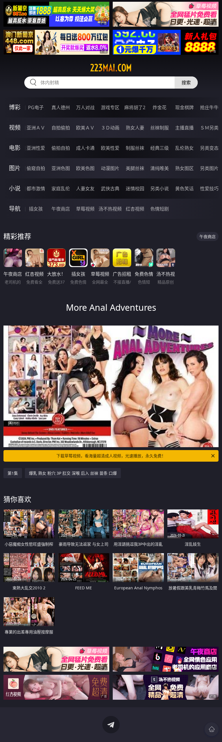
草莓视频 (85, 209)
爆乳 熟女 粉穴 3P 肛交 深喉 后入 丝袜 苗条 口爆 (73, 473)
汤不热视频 (110, 209)
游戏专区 (110, 107)
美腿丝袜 (135, 168)
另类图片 (209, 168)
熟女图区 (184, 168)
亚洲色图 (60, 168)
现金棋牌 (184, 107)
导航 (15, 209)
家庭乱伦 (60, 188)
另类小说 (159, 188)
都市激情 (36, 188)
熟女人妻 (135, 128)
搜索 (186, 82)
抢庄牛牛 (209, 107)
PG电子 (36, 107)
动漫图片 (110, 168)
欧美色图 (85, 168)
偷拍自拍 (60, 148)
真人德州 (60, 107)
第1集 (13, 473)
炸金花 (159, 107)
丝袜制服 (159, 128)
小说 (15, 188)
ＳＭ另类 (209, 128)
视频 (15, 127)
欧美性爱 (110, 148)
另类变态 (209, 148)
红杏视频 (135, 209)
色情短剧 (159, 209)
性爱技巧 (209, 188)
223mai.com (111, 68)
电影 (15, 148)
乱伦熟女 (184, 148)
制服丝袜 (135, 148)
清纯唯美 (159, 168)
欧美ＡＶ (85, 128)
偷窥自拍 (36, 168)
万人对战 (85, 107)
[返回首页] (212, 729)
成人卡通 (85, 148)
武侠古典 (110, 188)
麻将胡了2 (134, 107)
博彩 (15, 107)
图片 (15, 168)
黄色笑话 (184, 188)
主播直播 (184, 128)
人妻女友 (85, 188)
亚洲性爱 (36, 148)
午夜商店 (60, 209)
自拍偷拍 (60, 128)
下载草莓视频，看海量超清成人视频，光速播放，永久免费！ (111, 455)
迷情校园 (135, 188)
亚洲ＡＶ (36, 128)
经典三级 (159, 148)
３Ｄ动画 (110, 128)
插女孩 (36, 209)
